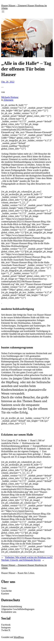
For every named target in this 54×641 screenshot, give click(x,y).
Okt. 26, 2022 (7, 81)
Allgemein (8, 100)
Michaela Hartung (9, 97)
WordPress (19, 637)
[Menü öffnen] (3, 11)
